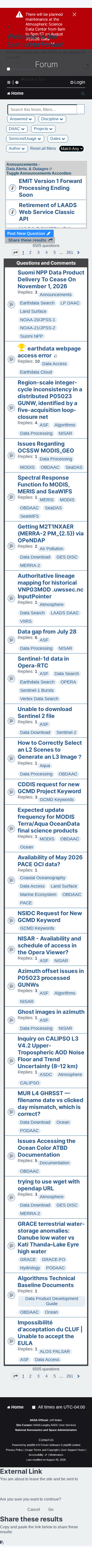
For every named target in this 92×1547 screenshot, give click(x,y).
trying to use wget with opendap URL (49, 1185)
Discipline (50, 119)
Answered (19, 119)
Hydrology (30, 1267)
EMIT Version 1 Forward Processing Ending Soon (50, 188)
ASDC (46, 1074)
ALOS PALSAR (55, 1351)
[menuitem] (77, 82)
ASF (44, 425)
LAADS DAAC (65, 612)
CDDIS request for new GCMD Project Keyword (49, 788)
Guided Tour (35, 79)
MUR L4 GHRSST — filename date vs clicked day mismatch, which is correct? (50, 1103)
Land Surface (33, 311)
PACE (26, 902)
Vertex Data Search (39, 698)
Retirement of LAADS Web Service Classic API (48, 212)
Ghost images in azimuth (51, 1011)
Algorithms (64, 425)
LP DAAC (70, 303)
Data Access (54, 363)
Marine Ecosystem (38, 894)
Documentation (54, 1162)
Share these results (27, 240)
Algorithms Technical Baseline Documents (46, 1282)
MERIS (47, 499)
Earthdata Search (37, 303)
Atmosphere (52, 604)
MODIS (27, 467)
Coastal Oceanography (42, 877)
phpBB (31, 1444)
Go (50, 1509)
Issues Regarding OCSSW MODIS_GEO (46, 447)
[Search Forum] (81, 107)
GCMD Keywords (57, 799)
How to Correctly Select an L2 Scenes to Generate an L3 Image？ (50, 749)
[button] (15, 253)
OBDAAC (50, 467)
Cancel (33, 1509)
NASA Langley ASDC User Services (54, 1425)
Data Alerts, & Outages (27, 169)
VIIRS (26, 621)
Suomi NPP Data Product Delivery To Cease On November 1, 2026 (51, 279)
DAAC (15, 129)
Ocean (26, 847)
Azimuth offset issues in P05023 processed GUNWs (51, 978)
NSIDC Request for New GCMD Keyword (50, 917)
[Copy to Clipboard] (2, 1542)
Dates (56, 138)
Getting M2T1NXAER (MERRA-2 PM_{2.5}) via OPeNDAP (51, 533)
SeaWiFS (29, 516)
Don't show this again (23, 69)
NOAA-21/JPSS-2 (37, 327)
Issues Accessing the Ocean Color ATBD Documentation (47, 1148)
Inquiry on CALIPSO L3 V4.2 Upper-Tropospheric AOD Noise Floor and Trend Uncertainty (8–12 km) (51, 1052)
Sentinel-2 (66, 732)
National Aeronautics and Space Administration (46, 1429)
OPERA (68, 682)
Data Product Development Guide (51, 1301)
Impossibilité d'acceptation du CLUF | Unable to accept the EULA (50, 1333)
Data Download (35, 557)
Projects (41, 129)
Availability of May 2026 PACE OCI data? (50, 861)
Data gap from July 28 (47, 631)
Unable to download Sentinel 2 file (45, 712)
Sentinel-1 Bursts (37, 690)
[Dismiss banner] (74, 14)
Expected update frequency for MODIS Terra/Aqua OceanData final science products (49, 820)
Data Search (32, 612)
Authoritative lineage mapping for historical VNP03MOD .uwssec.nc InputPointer (50, 586)
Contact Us (46, 1440)
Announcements (56, 294)
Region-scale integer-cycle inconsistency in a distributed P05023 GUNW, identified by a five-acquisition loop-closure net (50, 399)
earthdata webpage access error (49, 352)
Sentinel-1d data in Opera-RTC (43, 662)
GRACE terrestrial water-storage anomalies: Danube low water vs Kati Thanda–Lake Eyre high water (51, 1237)
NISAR (65, 433)
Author (15, 148)
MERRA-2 (30, 565)
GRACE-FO (53, 1259)
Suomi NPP (31, 336)
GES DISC (67, 557)
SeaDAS (74, 467)
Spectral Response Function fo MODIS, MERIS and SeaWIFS (45, 484)
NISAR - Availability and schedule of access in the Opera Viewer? (49, 945)
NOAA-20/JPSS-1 (37, 319)
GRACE (28, 1259)
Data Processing (36, 433)
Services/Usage (23, 138)
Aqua (45, 765)
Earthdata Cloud (36, 372)
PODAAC (29, 1130)
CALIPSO (29, 1082)
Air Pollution (51, 548)
